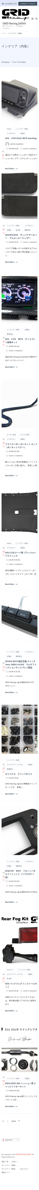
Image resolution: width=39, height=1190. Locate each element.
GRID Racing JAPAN (14, 23)
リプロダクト (11, 133)
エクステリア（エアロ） (15, 764)
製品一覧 (5, 1162)
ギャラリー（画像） (9, 1165)
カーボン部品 (11, 435)
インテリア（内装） (22, 129)
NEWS (9, 129)
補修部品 (28, 230)
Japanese (8, 1140)
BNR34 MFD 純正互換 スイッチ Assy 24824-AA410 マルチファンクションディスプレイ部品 (20, 664)
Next (14, 1121)
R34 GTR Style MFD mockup (21, 138)
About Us (24, 1169)
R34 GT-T (10, 970)
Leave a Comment (30, 148)
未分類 (18, 230)
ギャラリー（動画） (9, 1169)
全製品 (22, 133)
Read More (9, 168)
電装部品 (10, 334)
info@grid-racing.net (27, 4)
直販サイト (6, 1172)
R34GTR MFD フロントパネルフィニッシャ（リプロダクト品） (20, 874)
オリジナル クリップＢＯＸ (18, 774)
